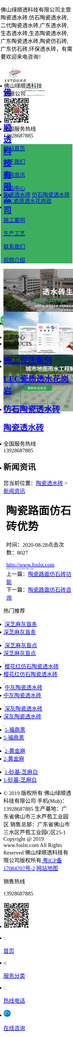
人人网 (29, 568)
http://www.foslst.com (30, 565)
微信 (33, 568)
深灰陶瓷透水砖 (22, 717)
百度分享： (9, 568)
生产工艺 (14, 233)
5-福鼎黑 (13, 738)
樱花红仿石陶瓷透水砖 (30, 674)
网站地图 (47, 868)
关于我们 (14, 162)
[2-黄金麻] (14, 751)
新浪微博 (19, 568)
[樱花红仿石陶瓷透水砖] (31, 666)
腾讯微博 (25, 568)
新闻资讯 (14, 175)
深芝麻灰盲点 (19, 653)
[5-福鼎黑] (14, 730)
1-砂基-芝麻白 (20, 780)
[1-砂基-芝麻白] (20, 772)
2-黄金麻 (13, 759)
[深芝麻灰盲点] (20, 645)
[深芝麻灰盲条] (20, 624)
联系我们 (14, 247)
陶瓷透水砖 (17, 195)
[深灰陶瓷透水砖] (22, 709)
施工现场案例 (27, 360)
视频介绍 (14, 260)
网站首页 (14, 148)
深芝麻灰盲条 (19, 632)
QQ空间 (14, 568)
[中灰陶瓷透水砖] (22, 688)
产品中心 (14, 188)
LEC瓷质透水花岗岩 (27, 201)
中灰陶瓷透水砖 (22, 695)
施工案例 (14, 220)
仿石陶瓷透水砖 (51, 195)
